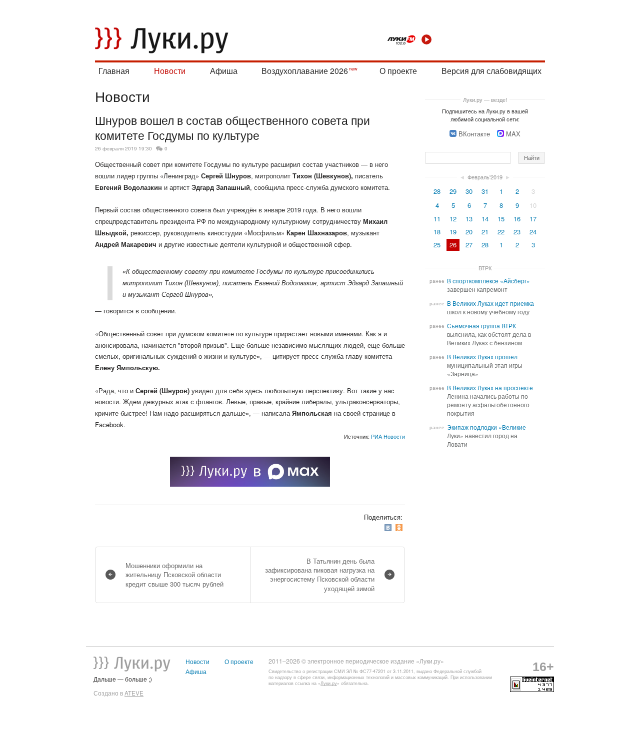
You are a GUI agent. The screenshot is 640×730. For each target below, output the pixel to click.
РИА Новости (388, 436)
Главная (114, 70)
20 (469, 231)
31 (485, 191)
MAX (513, 133)
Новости (170, 70)
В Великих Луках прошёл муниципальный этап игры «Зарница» (484, 365)
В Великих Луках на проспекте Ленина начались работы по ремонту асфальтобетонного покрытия (490, 400)
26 (453, 244)
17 (533, 218)
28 (437, 191)
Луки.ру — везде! (485, 99)
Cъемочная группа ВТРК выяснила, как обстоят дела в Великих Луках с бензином (489, 334)
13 (469, 218)
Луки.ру (328, 683)
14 (485, 218)
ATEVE (134, 693)
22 (501, 231)
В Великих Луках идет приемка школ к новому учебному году (490, 307)
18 (437, 231)
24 (533, 231)
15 (501, 218)
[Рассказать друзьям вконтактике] (389, 528)
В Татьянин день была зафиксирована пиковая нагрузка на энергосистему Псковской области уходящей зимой (319, 574)
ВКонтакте (474, 133)
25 (437, 244)
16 (517, 218)
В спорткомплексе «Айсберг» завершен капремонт (488, 285)
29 (453, 191)
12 (453, 218)
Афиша (224, 70)
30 (469, 191)
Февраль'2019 (485, 177)
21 (485, 231)
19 (453, 231)
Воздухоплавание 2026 (305, 70)
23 (517, 231)
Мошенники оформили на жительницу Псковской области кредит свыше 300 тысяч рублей (175, 574)
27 (469, 244)
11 (437, 218)
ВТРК (485, 268)
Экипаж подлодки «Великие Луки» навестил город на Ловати (486, 435)
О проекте (398, 70)
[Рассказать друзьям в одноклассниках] (400, 528)
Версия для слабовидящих (492, 70)
